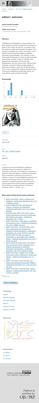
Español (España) (9, 297)
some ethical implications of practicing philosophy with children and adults (21, 215)
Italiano (5, 303)
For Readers (6, 353)
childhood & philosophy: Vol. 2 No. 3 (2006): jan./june (21, 224)
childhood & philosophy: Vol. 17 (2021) (19, 218)
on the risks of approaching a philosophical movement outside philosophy (20, 229)
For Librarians (7, 359)
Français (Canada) (9, 309)
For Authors (6, 356)
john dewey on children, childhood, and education (19, 206)
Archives (10, 9)
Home (4, 9)
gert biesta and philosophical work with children (21, 262)
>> (9, 276)
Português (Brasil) (9, 300)
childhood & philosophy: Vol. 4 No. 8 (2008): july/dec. (19, 250)
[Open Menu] (3, 3)
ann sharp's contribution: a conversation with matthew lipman (20, 237)
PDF (6, 133)
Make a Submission (10, 282)
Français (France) (8, 306)
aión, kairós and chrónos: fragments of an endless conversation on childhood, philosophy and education (20, 247)
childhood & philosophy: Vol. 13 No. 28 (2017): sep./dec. (21, 232)
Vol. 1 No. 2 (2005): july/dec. (24, 9)
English (5, 294)
